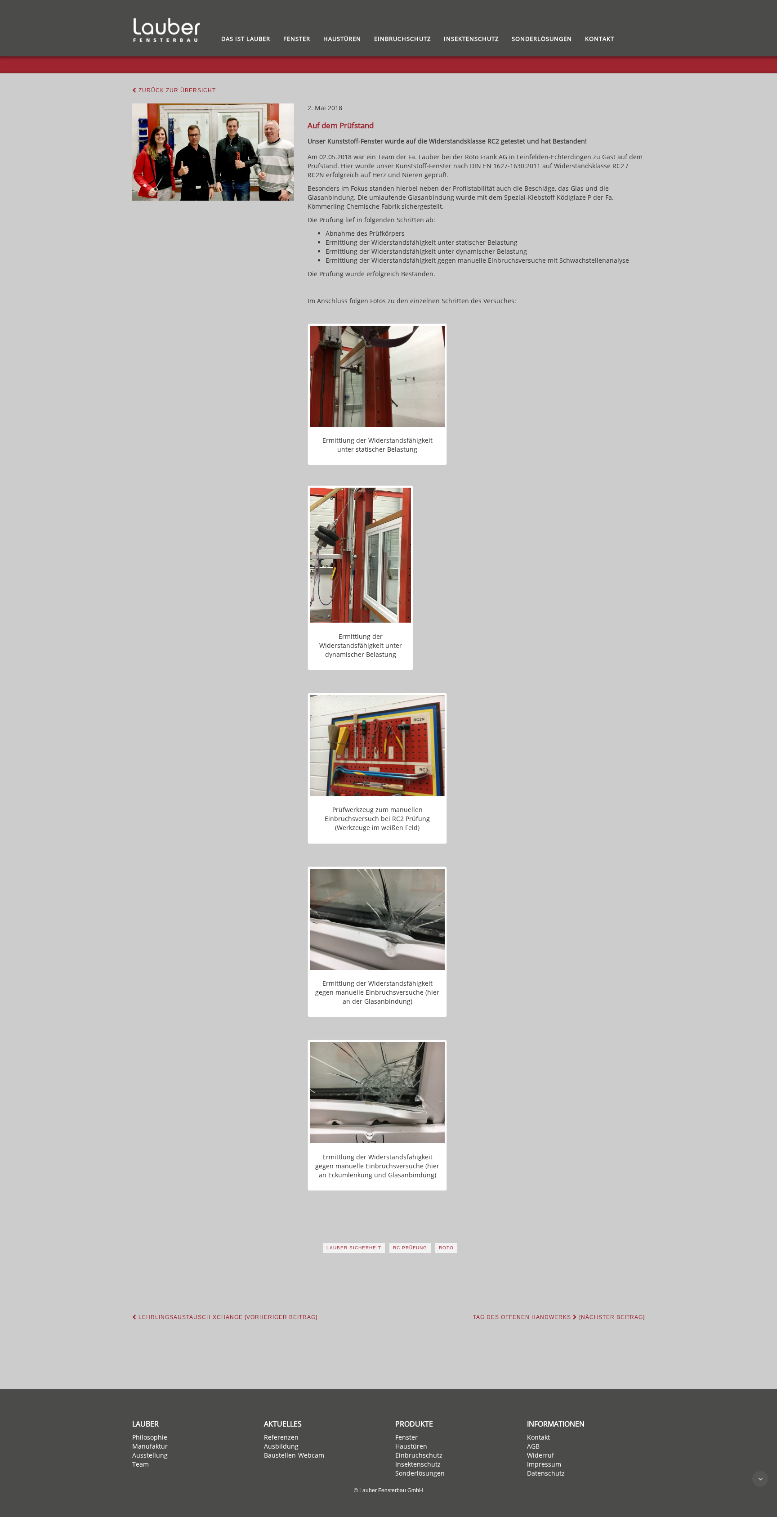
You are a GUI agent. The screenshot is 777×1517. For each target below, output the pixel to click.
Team (140, 1464)
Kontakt (599, 39)
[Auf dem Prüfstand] (213, 152)
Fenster (296, 39)
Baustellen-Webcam (294, 1455)
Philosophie (149, 1437)
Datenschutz (546, 1473)
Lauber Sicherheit (353, 1247)
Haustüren (342, 39)
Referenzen (281, 1437)
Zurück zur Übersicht (176, 90)
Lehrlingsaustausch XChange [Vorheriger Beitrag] (227, 1317)
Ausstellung (150, 1455)
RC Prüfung (410, 1247)
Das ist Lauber (245, 39)
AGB (533, 1446)
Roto (446, 1247)
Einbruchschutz (402, 39)
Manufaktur (150, 1446)
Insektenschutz (471, 39)
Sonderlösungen (542, 39)
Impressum (544, 1464)
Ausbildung (281, 1446)
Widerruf (540, 1455)
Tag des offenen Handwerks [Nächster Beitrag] (559, 1317)
